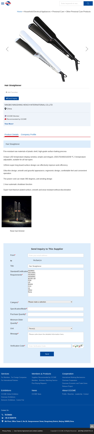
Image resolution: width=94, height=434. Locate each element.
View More (9, 124)
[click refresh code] (77, 346)
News (34, 390)
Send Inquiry (12, 98)
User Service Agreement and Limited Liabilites (28, 431)
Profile (64, 394)
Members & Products (41, 374)
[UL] (56, 288)
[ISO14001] (56, 273)
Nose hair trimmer (17, 231)
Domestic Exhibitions (8, 400)
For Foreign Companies (19, 377)
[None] (56, 292)
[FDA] (56, 280)
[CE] (56, 282)
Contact (86, 394)
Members (35, 380)
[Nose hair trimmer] (17, 211)
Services (5, 374)
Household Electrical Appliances (37, 12)
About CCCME (69, 390)
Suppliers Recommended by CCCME (44, 377)
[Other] (56, 290)
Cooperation (67, 374)
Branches (71, 394)
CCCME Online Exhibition (9, 394)
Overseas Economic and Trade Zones (74, 383)
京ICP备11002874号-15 (85, 431)
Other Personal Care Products (78, 12)
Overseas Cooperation (69, 380)
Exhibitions (6, 390)
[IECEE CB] (56, 279)
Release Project (67, 386)
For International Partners (9, 380)
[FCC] (56, 286)
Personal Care (58, 12)
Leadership (78, 394)
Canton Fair (20, 400)
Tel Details (8, 414)
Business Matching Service (48, 380)
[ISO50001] (56, 277)
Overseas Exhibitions (8, 397)
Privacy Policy (6, 431)
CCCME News (36, 394)
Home (19, 12)
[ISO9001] (56, 271)
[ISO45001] (56, 275)
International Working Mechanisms (73, 377)
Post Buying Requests (39, 383)
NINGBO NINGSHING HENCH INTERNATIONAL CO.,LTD (29, 105)
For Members (5, 377)
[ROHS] (56, 284)
